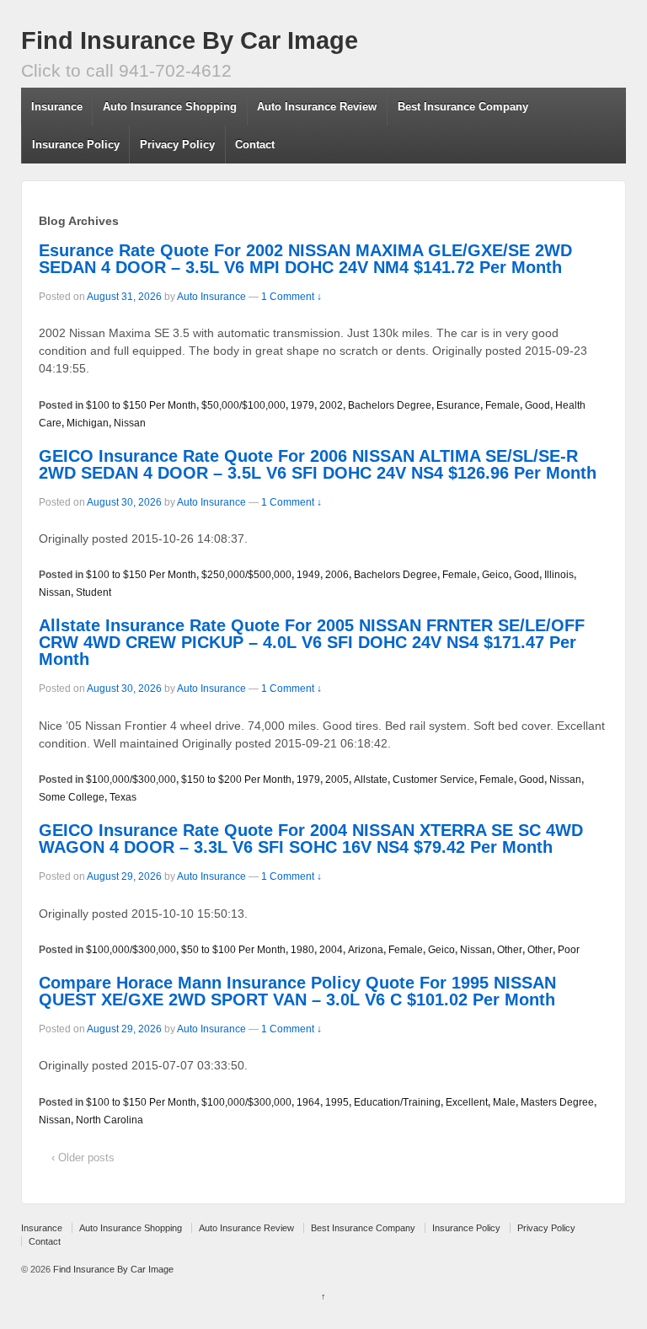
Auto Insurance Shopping (170, 106)
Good (537, 405)
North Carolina (109, 1120)
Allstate (371, 779)
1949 (308, 575)
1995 (337, 1102)
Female (502, 405)
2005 (337, 779)
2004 (331, 950)
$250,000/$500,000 (246, 575)
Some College (71, 797)
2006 (337, 575)
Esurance (458, 405)
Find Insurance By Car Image (189, 40)
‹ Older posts (83, 1157)
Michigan (88, 423)
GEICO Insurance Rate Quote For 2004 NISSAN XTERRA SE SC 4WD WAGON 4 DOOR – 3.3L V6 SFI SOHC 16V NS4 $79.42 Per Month (311, 838)
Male (504, 1102)
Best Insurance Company (463, 106)
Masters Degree (557, 1102)
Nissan (130, 423)
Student (93, 592)
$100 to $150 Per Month (141, 405)
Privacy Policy (177, 144)
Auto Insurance (211, 297)
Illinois (559, 575)
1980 (302, 950)
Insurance (57, 106)
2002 (331, 405)
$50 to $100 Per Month (233, 950)
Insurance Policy (76, 144)
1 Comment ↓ (291, 297)
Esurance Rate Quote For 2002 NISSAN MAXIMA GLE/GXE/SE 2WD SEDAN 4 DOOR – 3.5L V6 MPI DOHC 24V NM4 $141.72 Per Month (305, 258)
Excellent (467, 1102)
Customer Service (433, 779)
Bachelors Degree (389, 405)
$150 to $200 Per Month (236, 779)
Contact (255, 144)
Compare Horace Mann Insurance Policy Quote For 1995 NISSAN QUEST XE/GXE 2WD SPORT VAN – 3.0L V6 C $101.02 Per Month (297, 991)
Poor (569, 950)
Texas (123, 797)
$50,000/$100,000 (243, 405)
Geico (495, 575)
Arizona (365, 950)
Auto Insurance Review (317, 106)
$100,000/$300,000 (131, 779)
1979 (302, 405)
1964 (308, 1102)
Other (509, 950)
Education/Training (397, 1102)
